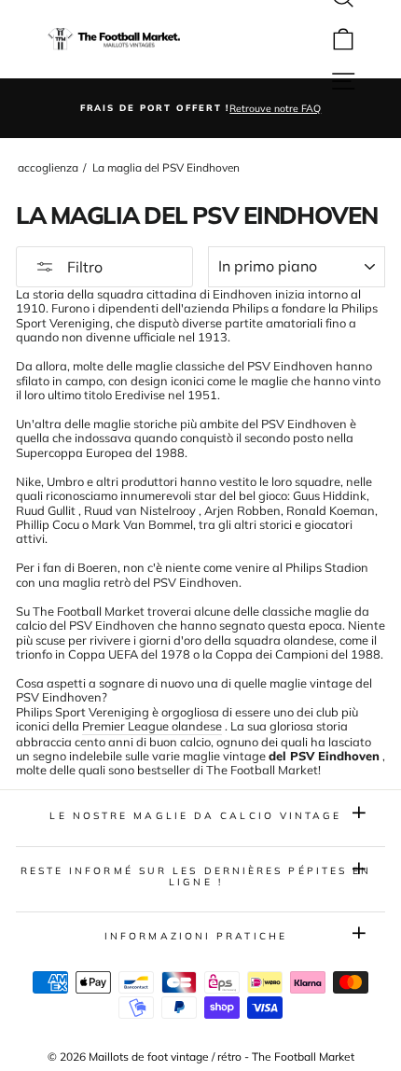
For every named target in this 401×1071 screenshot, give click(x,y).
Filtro (83, 266)
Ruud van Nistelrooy (140, 510)
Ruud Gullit (46, 510)
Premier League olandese (152, 726)
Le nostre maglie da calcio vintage (195, 816)
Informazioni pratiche (195, 936)
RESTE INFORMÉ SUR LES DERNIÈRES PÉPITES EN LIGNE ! (196, 876)
